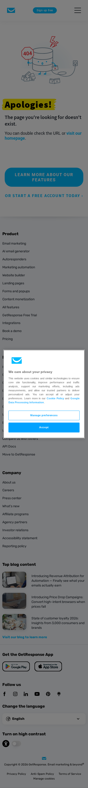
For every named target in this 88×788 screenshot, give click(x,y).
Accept (44, 427)
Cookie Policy (55, 398)
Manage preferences (43, 415)
